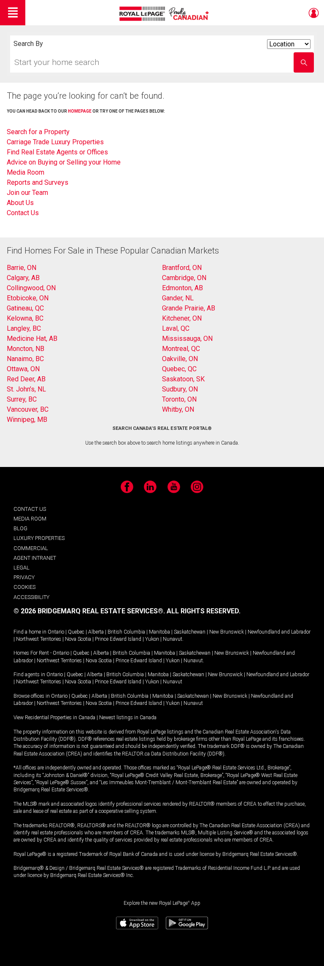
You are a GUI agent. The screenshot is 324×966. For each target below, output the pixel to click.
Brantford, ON (182, 268)
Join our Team (27, 193)
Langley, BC (24, 328)
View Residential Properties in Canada (54, 717)
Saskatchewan (189, 632)
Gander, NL (178, 298)
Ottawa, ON (23, 369)
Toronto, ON (179, 399)
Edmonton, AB (182, 288)
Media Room (25, 172)
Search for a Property (38, 132)
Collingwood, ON (31, 288)
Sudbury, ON (180, 389)
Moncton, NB (25, 349)
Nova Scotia (78, 639)
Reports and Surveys (37, 182)
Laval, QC (175, 328)
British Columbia (126, 632)
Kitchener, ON (182, 318)
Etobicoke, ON (28, 298)
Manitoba (159, 632)
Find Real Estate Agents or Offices (57, 152)
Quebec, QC (179, 369)
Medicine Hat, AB (32, 339)
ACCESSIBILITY (31, 597)
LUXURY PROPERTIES (39, 538)
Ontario (56, 632)
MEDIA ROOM (30, 518)
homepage (80, 111)
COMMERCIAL (31, 548)
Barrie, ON (21, 268)
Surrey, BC (22, 399)
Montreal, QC (181, 349)
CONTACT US (30, 509)
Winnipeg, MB (27, 420)
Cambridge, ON (184, 278)
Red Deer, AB (26, 379)
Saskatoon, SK (183, 379)
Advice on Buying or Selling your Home (64, 162)
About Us (20, 203)
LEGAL (22, 567)
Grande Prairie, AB (188, 308)
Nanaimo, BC (25, 359)
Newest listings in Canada (128, 717)
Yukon (152, 639)
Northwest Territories (38, 639)
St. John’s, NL (26, 389)
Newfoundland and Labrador (279, 632)
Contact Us (23, 213)
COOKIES (24, 587)
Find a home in (30, 632)
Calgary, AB (23, 278)
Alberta (96, 632)
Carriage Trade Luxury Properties (55, 142)
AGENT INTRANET (35, 558)
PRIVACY (24, 577)
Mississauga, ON (187, 339)
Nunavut (172, 639)
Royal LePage (165, 14)
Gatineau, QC (25, 308)
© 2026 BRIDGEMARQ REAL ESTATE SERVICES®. (89, 611)
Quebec (76, 632)
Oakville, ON (180, 359)
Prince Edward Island (118, 639)
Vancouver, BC (28, 409)
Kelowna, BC (25, 318)
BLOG (20, 528)
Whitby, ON (178, 409)
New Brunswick (226, 632)
